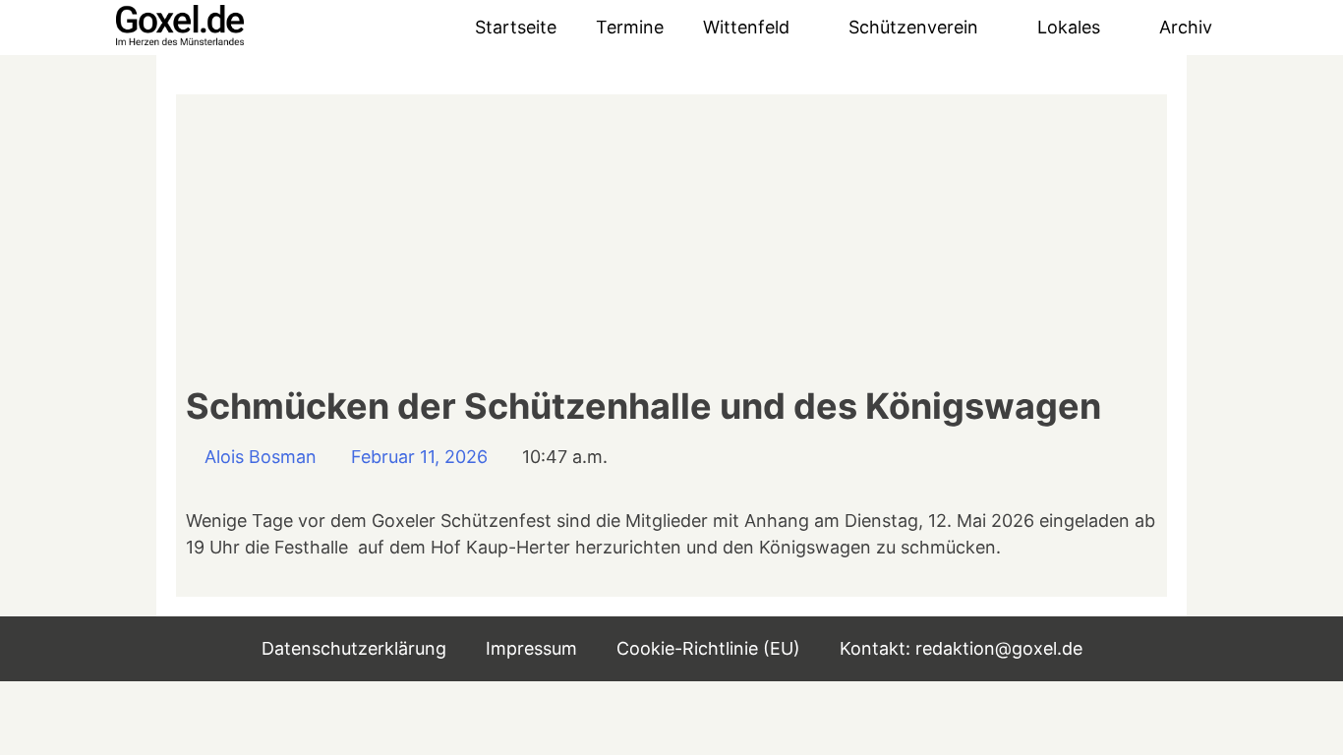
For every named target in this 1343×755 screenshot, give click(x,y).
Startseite (515, 27)
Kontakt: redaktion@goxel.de (961, 648)
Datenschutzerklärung (354, 648)
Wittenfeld (746, 27)
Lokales (1068, 27)
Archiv (1185, 27)
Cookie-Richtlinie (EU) (708, 648)
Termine (630, 27)
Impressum (531, 648)
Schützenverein (913, 27)
